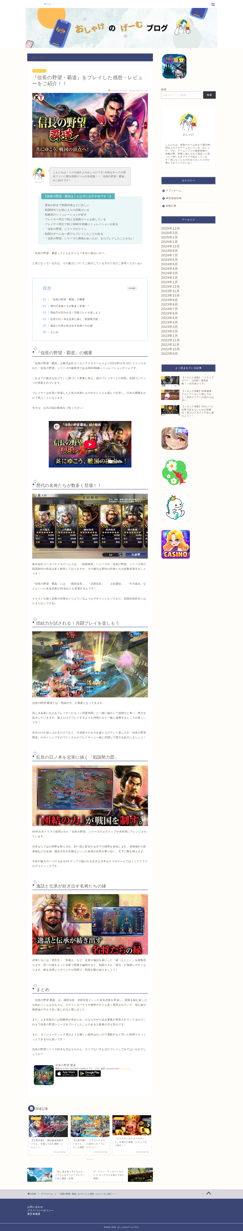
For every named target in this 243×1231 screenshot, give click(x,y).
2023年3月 (169, 327)
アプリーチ (125, 1068)
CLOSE (132, 288)
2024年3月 (169, 273)
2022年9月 (169, 353)
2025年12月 (170, 228)
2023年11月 (170, 291)
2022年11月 (170, 344)
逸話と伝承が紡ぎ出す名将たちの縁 (71, 325)
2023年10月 (170, 295)
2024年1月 (169, 282)
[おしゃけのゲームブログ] (121, 47)
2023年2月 (169, 331)
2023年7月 (169, 309)
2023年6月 (169, 313)
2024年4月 (169, 268)
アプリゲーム (39, 71)
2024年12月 (170, 246)
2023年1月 (169, 336)
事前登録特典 (174, 198)
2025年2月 (169, 237)
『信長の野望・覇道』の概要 (67, 299)
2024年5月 (169, 264)
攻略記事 (171, 205)
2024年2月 (169, 277)
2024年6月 (169, 260)
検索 (163, 89)
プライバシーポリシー (40, 1210)
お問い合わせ (35, 1206)
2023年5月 (169, 318)
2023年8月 (169, 304)
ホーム (47, 4)
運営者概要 (33, 1213)
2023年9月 (169, 300)
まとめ (54, 332)
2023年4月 (169, 322)
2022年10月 (170, 349)
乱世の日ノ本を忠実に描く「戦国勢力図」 (75, 319)
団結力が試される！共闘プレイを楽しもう (75, 312)
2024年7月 (169, 255)
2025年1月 (169, 242)
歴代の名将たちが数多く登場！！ (70, 306)
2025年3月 (169, 233)
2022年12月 (170, 340)
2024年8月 (169, 251)
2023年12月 (170, 286)
